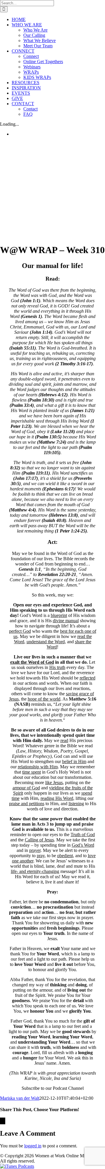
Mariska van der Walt (19, 1098)
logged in (32, 1145)
